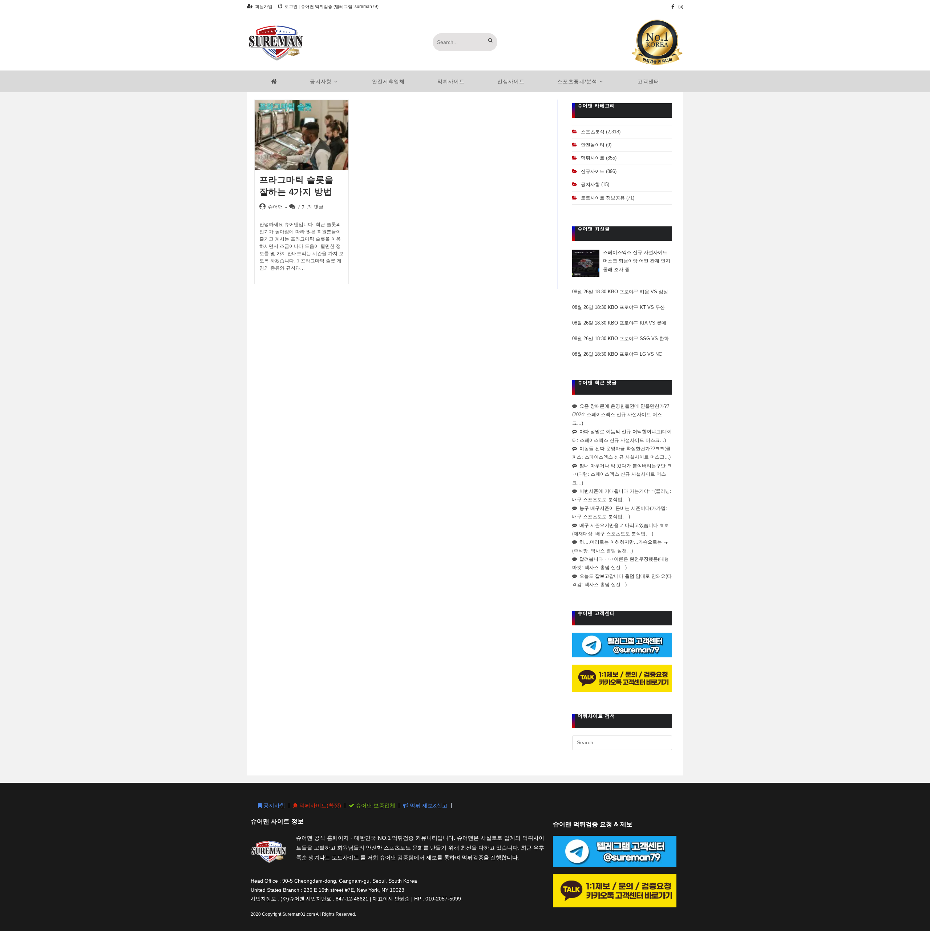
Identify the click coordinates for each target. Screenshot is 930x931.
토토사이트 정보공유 (603, 198)
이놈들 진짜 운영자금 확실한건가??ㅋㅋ (621, 448)
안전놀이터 (592, 145)
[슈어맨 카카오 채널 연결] (622, 678)
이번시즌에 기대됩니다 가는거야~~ (616, 491)
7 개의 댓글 (311, 207)
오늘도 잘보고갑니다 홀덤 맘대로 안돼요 (622, 576)
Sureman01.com (298, 914)
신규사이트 (592, 171)
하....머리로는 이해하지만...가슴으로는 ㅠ (623, 542)
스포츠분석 (592, 131)
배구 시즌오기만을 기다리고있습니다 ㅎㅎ (624, 525)
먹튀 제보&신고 (428, 805)
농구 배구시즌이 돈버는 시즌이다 (614, 508)
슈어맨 (275, 207)
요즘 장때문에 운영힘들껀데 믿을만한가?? (624, 406)
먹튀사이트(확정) (319, 805)
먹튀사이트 (592, 158)
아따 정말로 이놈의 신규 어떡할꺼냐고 (620, 431)
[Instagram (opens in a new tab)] (679, 7)
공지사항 (590, 184)
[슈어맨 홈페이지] (274, 81)
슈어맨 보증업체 (374, 805)
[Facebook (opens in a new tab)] (672, 7)
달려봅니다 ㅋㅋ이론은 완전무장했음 (618, 559)
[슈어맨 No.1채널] (657, 42)
